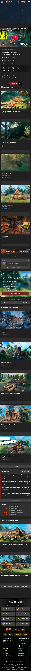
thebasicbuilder (11, 76)
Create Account (15, 293)
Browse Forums (15, 500)
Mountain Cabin (5, 331)
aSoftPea (5, 208)
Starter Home (13, 49)
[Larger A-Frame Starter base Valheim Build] (15, 131)
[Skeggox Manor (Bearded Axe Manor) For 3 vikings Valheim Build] (15, 533)
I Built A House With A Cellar (8, 424)
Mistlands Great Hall (6, 362)
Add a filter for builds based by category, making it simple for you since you (16, 481)
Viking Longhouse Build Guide (9, 456)
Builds (5, 49)
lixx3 (3, 260)
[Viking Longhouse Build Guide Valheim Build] (15, 445)
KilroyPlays (6, 114)
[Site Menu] (2, 2)
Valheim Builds (12, 299)
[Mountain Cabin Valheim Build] (15, 320)
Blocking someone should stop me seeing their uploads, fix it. (16, 487)
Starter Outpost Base (7, 174)
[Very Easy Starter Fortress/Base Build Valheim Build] (15, 382)
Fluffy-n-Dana (5, 547)
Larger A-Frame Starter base (9, 142)
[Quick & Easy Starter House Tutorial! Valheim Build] (15, 100)
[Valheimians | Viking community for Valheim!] (15, 2)
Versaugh (5, 239)
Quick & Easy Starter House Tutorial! (11, 111)
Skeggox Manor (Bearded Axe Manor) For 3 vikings (14, 544)
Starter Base (5, 236)
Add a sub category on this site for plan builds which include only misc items (16, 493)
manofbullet (6, 177)
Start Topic (26, 471)
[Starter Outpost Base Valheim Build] (15, 163)
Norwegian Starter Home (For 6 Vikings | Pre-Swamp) (14, 575)
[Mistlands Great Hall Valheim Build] (15, 351)
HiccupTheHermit (7, 146)
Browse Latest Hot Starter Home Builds (15, 586)
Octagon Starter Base (7, 205)
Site (2, 476)
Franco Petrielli (27, 476)
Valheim (4, 667)
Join (21, 251)
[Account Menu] (29, 2)
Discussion (6, 476)
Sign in (26, 251)
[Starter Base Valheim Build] (15, 225)
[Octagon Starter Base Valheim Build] (15, 194)
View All (15, 466)
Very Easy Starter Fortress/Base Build (10, 393)
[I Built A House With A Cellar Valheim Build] (15, 414)
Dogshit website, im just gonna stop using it (11, 475)
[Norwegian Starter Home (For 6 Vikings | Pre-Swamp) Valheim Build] (15, 564)
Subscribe (14, 83)
